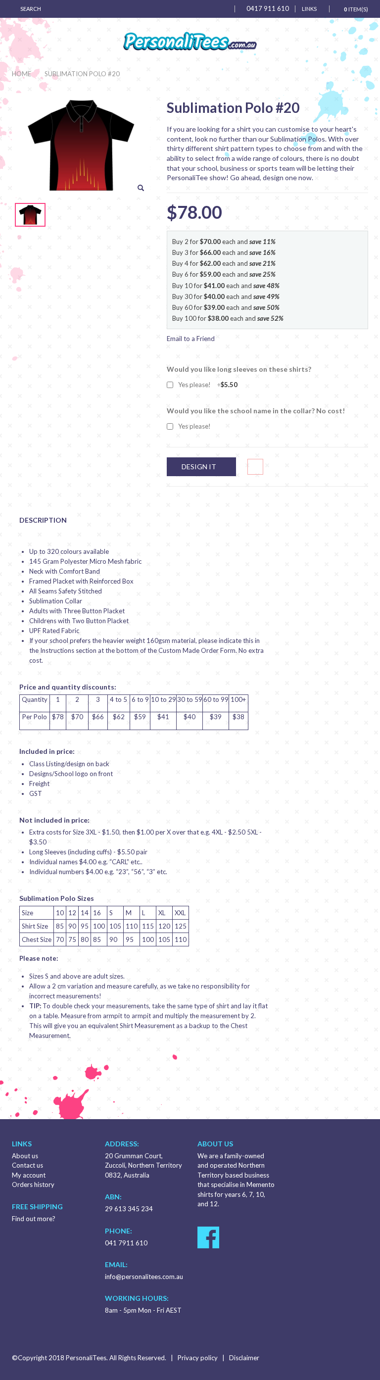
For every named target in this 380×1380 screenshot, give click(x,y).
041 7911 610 (126, 1243)
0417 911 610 (267, 8)
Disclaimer (244, 1358)
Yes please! (208, 385)
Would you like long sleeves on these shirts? (239, 369)
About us (25, 1156)
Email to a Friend (191, 339)
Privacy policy (198, 1358)
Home (21, 74)
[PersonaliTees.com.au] (190, 41)
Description (43, 520)
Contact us (27, 1165)
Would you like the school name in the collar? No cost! (256, 410)
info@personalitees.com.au (144, 1277)
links (309, 8)
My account (29, 1175)
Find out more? (33, 1219)
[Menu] (224, 8)
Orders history (33, 1184)
